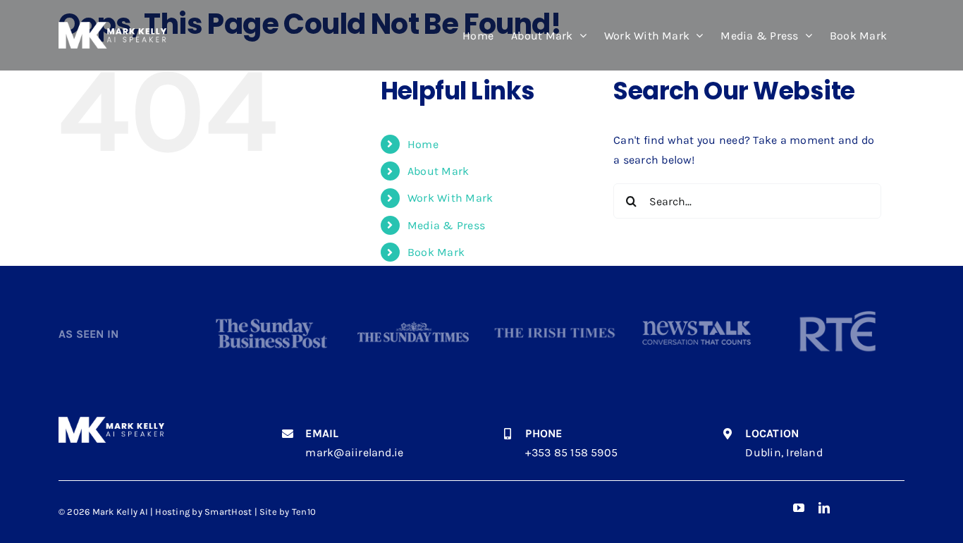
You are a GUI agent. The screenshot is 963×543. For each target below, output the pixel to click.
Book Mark (436, 252)
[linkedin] (824, 507)
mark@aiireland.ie (354, 452)
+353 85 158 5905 (571, 452)
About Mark (438, 171)
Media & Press (446, 225)
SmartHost (228, 511)
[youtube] (798, 507)
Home (422, 144)
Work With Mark (450, 198)
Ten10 (304, 511)
